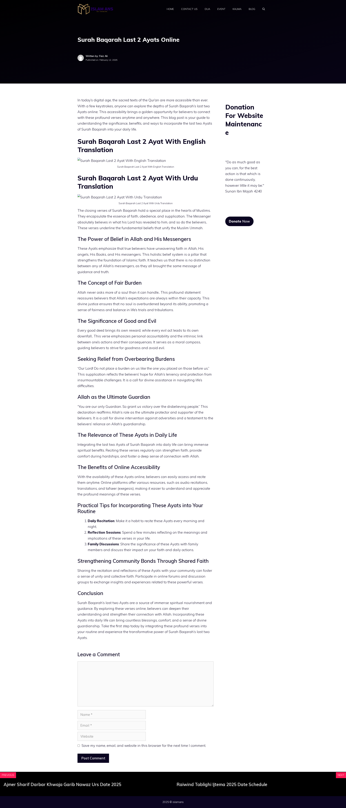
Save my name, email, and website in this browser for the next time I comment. (144, 745)
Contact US (189, 9)
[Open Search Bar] (264, 9)
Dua (207, 9)
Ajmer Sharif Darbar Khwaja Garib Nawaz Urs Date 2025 (62, 784)
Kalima (237, 9)
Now (239, 221)
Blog (252, 9)
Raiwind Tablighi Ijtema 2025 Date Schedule (222, 784)
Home (170, 9)
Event (221, 9)
